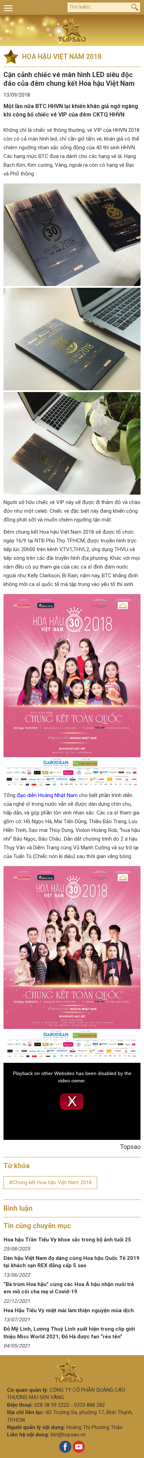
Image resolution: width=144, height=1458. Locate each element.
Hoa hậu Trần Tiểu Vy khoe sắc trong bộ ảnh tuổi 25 (67, 1240)
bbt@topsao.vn (68, 1434)
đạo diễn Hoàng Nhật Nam (47, 795)
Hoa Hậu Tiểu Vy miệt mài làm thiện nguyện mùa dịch (68, 1310)
